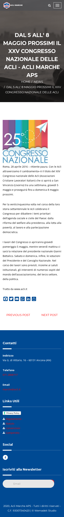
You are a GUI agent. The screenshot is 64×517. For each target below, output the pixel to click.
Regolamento (13, 419)
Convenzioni (13, 428)
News (38, 81)
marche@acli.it (11, 389)
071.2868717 (10, 374)
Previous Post (18, 315)
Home (25, 81)
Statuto (10, 423)
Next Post (49, 315)
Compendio (12, 432)
